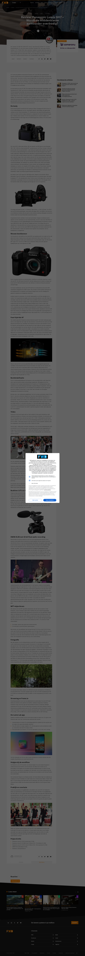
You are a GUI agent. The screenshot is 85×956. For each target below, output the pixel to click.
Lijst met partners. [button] (47, 489)
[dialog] (43, 478)
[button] (42, 483)
